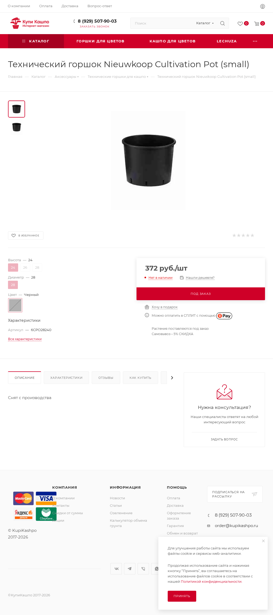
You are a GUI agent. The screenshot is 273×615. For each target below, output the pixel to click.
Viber (143, 568)
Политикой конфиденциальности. (211, 581)
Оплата (173, 498)
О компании (63, 498)
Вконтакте (116, 568)
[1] (234, 235)
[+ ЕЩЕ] (255, 41)
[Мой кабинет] (262, 7)
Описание (24, 378)
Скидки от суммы (67, 513)
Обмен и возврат (182, 533)
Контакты (60, 505)
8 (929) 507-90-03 (97, 21)
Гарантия (175, 526)
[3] (243, 235)
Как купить (140, 378)
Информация (125, 487)
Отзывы (106, 378)
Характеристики (66, 378)
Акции (58, 520)
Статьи (116, 505)
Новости (117, 498)
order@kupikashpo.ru (236, 525)
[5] (252, 235)
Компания (64, 487)
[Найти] (222, 23)
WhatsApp (157, 568)
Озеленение (121, 513)
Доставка (175, 505)
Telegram (129, 568)
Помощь (177, 487)
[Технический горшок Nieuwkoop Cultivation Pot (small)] (148, 160)
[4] (247, 235)
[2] (238, 235)
